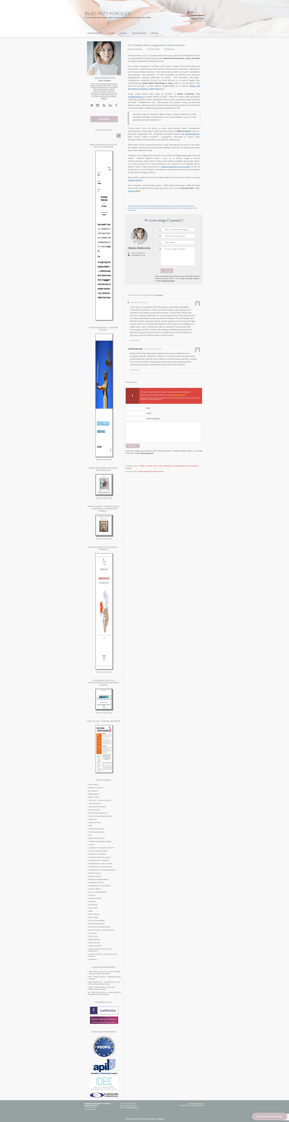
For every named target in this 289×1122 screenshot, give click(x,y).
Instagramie (133, 191)
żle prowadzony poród (187, 208)
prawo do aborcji (94, 889)
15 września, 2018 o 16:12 (152, 349)
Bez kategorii (93, 791)
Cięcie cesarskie (94, 810)
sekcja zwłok (93, 908)
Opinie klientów (139, 33)
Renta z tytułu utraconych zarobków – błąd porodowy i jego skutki (104, 972)
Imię (148, 408)
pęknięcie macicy (94, 876)
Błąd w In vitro (93, 797)
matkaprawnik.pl (192, 134)
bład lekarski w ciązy (168, 206)
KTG (141, 208)
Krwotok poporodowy (96, 832)
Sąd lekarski (92, 905)
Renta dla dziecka (95, 898)
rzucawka (91, 901)
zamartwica (92, 959)
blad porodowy (145, 206)
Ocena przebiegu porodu (97, 851)
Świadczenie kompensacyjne (99, 927)
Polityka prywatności (196, 1103)
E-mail (148, 413)
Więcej (104, 98)
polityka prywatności (168, 281)
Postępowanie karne (96, 882)
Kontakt (154, 33)
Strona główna (94, 33)
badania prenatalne (95, 788)
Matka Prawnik (171, 208)
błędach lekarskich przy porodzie (175, 166)
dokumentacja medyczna (97, 813)
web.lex (161, 1119)
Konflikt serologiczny (96, 829)
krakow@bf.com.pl (138, 255)
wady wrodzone (94, 939)
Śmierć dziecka (94, 914)
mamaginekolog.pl (136, 96)
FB (198, 188)
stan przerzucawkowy (96, 920)
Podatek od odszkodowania (98, 879)
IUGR (90, 826)
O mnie (112, 33)
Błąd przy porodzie (108, 14)
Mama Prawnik (160, 208)
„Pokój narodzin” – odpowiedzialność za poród (104, 978)
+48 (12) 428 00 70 (138, 253)
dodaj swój (159, 295)
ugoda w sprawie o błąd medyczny (101, 930)
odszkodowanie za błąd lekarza (100, 867)
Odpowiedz (135, 340)
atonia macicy (93, 784)
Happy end (92, 819)
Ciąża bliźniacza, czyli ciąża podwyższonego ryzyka (104, 983)
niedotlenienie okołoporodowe (99, 841)
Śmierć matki (93, 917)
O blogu (123, 33)
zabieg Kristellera (94, 946)
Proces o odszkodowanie (97, 892)
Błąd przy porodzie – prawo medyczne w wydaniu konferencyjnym (104, 993)
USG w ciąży (92, 936)
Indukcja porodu (94, 822)
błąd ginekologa (155, 206)
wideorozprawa (94, 943)
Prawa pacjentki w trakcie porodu (151, 471)
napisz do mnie (179, 395)
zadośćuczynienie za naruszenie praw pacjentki (102, 955)
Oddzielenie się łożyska (97, 854)
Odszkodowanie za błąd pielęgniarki (102, 870)
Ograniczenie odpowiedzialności (192, 1105)
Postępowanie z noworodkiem (99, 886)
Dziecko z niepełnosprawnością (100, 816)
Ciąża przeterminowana (97, 807)
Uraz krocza (92, 933)
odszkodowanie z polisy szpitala (100, 863)
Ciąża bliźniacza (94, 803)
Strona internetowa (152, 419)
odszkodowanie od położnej (98, 860)
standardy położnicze (96, 924)
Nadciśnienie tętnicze (96, 838)
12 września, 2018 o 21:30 (138, 302)
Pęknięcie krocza (94, 873)
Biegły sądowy (93, 794)
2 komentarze (169, 49)
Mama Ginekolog (148, 208)
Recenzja (91, 895)
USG (177, 208)
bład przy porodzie (182, 206)
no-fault (91, 844)
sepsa (90, 911)
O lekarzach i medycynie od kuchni (101, 848)
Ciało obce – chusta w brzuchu (99, 800)
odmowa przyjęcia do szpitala (99, 857)
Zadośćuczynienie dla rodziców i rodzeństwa (100, 950)
